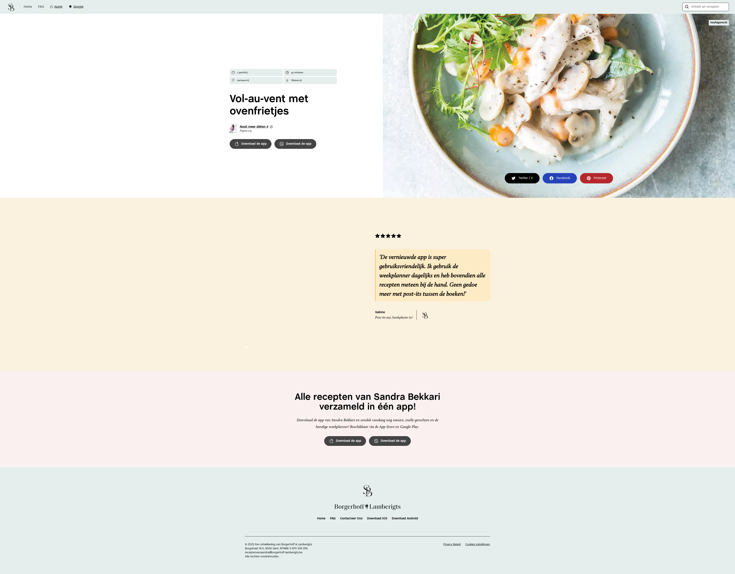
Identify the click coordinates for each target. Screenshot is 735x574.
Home (28, 6)
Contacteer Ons (351, 518)
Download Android (405, 518)
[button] (246, 347)
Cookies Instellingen (477, 544)
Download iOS (377, 518)
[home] (11, 7)
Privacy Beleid (452, 544)
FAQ (41, 6)
